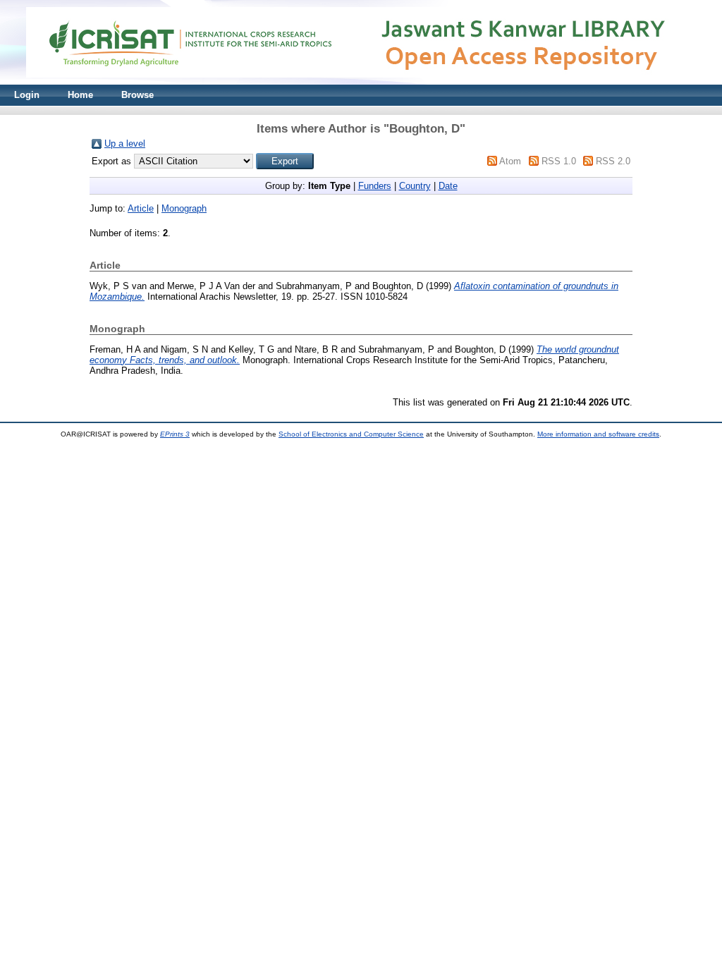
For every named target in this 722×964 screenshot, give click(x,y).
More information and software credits (598, 434)
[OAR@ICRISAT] (361, 81)
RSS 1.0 (559, 161)
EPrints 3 (175, 434)
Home (80, 95)
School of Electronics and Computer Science (351, 434)
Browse (137, 95)
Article (141, 208)
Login (26, 95)
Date (448, 186)
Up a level (124, 143)
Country (415, 186)
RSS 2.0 (613, 161)
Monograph (184, 208)
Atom (510, 161)
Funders (374, 186)
